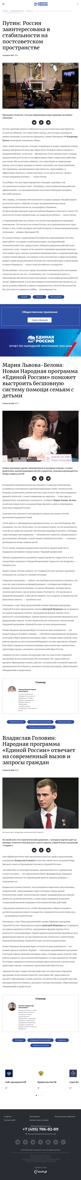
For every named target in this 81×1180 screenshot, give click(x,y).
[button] (36, 1095)
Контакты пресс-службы (38, 1120)
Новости (30, 11)
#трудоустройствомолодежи (41, 727)
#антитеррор (56, 297)
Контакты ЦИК (9, 1120)
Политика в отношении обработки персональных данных (41, 1159)
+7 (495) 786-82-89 (40, 1129)
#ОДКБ (24, 297)
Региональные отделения (65, 1117)
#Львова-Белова (16, 722)
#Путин (39, 297)
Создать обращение (40, 320)
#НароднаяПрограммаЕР (40, 722)
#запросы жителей (41, 1045)
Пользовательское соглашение (40, 1155)
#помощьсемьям (64, 722)
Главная (5, 11)
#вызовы (62, 1040)
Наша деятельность (17, 11)
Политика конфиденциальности (40, 1157)
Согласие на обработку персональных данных (40, 1161)
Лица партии (34, 1117)
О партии (7, 1117)
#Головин (19, 1040)
